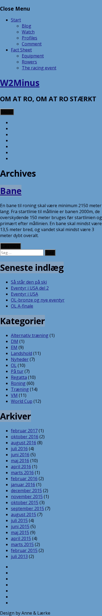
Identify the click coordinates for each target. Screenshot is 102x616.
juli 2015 (19, 520)
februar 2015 (24, 550)
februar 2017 (24, 431)
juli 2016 (19, 449)
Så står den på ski (29, 282)
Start (16, 20)
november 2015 (27, 496)
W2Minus (19, 82)
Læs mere (10, 246)
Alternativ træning (29, 335)
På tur (17, 371)
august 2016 (23, 443)
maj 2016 (20, 461)
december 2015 (26, 491)
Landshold (21, 353)
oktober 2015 (24, 502)
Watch (28, 32)
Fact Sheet (21, 50)
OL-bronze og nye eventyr (37, 300)
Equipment (33, 56)
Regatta (19, 377)
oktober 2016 (24, 437)
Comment (32, 44)
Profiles (29, 38)
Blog (26, 26)
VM (14, 395)
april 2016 (21, 467)
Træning (20, 389)
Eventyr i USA (24, 294)
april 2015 (21, 538)
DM (14, 341)
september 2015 (27, 508)
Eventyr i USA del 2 (30, 288)
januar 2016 (23, 485)
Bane (10, 191)
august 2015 (23, 514)
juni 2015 (20, 526)
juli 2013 (19, 556)
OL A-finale (22, 306)
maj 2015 (20, 532)
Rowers (29, 62)
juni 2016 (20, 455)
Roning (18, 383)
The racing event (39, 68)
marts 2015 (22, 544)
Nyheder (20, 359)
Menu (7, 111)
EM (14, 347)
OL (14, 365)
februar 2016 (24, 479)
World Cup (21, 401)
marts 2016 (22, 473)
